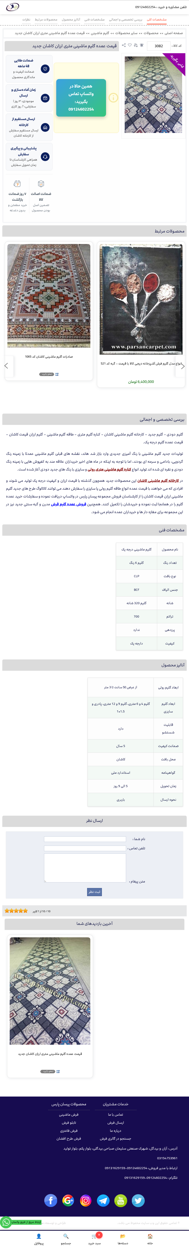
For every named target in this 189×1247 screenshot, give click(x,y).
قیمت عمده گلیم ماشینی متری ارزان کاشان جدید (50, 33)
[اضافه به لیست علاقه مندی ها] (130, 45)
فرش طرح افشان (68, 1138)
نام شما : (139, 839)
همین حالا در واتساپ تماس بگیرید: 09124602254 (81, 97)
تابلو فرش (69, 1122)
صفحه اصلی (174, 33)
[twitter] (138, 1200)
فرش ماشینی (69, 1114)
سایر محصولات (126, 33)
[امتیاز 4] (13, 910)
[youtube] (120, 1200)
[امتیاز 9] (24, 910)
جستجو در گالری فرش (115, 1138)
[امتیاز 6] (17, 910)
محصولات (151, 33)
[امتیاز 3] (10, 910)
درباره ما (115, 1130)
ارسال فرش (115, 1122)
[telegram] (103, 1200)
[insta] (85, 1200)
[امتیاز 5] (15, 910)
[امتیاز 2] (8, 910)
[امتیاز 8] (22, 910)
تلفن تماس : (136, 848)
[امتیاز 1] (6, 910)
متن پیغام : (137, 881)
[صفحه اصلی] (12, 8)
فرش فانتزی (69, 1130)
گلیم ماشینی (100, 33)
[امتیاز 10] (26, 910)
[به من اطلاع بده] (142, 45)
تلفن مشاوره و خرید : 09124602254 (161, 7)
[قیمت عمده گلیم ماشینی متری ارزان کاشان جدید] (153, 94)
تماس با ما (115, 1114)
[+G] (68, 1200)
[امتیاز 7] (19, 910)
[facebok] (50, 1200)
